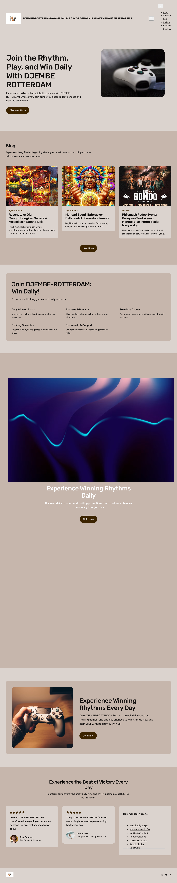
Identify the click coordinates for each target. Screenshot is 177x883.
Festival (126, 210)
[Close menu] (160, 6)
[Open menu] (151, 18)
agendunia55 (15, 210)
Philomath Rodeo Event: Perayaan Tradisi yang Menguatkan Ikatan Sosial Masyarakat (140, 220)
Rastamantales (138, 836)
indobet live (41, 93)
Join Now (88, 519)
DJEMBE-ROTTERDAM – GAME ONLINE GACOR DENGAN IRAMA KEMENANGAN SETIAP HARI (78, 18)
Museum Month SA (140, 829)
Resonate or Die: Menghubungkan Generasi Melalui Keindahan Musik (28, 218)
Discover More (18, 110)
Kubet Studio (137, 844)
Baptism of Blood (139, 833)
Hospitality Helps (139, 825)
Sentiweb (135, 847)
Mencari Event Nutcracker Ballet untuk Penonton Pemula (87, 216)
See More (88, 248)
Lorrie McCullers (138, 840)
